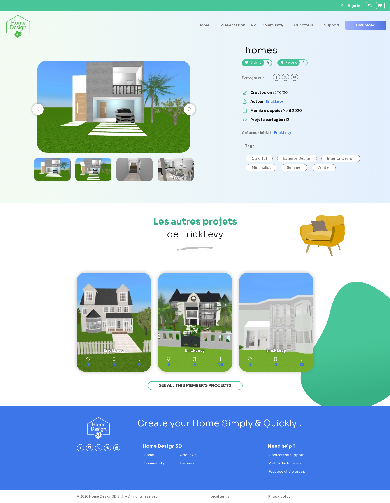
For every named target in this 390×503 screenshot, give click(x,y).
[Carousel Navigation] (113, 109)
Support (332, 25)
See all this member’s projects (195, 385)
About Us (188, 455)
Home (203, 25)
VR (253, 25)
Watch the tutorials (285, 463)
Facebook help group (287, 471)
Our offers (303, 25)
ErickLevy (274, 101)
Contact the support (286, 455)
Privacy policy (279, 496)
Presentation (232, 25)
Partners (187, 463)
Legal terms (219, 496)
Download (366, 25)
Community (272, 25)
